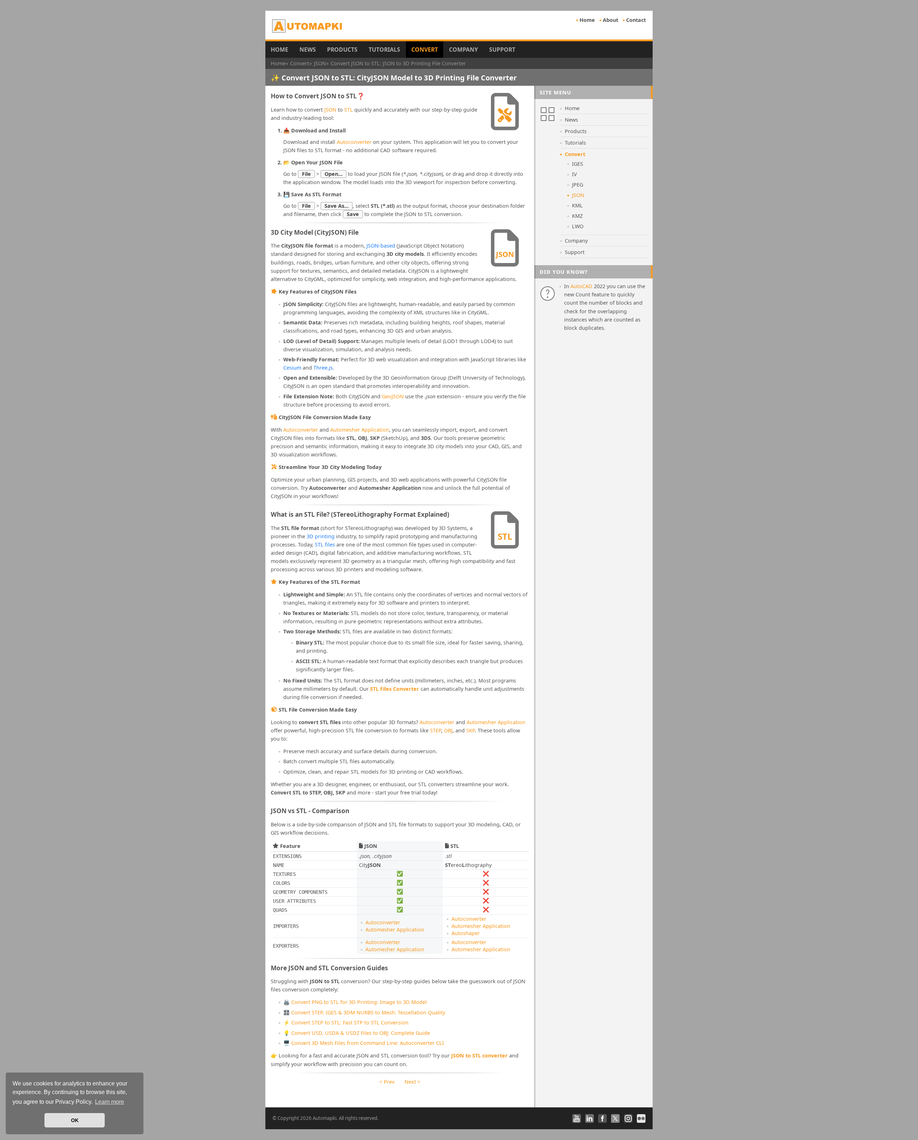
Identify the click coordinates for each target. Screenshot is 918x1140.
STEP (435, 730)
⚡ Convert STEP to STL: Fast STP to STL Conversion (345, 1022)
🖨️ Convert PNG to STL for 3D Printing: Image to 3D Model (355, 1002)
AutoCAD (581, 286)
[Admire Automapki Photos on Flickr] (641, 1118)
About (610, 20)
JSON (330, 109)
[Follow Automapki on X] (615, 1118)
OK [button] (75, 1120)
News (307, 49)
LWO (577, 226)
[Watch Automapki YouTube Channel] (576, 1118)
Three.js (323, 367)
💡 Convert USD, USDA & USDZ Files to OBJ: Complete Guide (356, 1032)
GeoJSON (393, 396)
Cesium (292, 367)
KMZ (577, 215)
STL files (325, 544)
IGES (577, 163)
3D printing (321, 536)
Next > (412, 1081)
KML (577, 205)
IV (574, 174)
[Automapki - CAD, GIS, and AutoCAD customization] (308, 26)
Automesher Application (359, 429)
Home (587, 20)
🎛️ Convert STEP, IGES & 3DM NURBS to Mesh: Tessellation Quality (364, 1012)
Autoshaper (465, 933)
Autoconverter (354, 142)
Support (502, 49)
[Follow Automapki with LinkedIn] (589, 1118)
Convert (424, 49)
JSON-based (380, 245)
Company (463, 49)
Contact (636, 20)
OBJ (448, 730)
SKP (470, 730)
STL (348, 109)
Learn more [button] (109, 1102)
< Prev (386, 1081)
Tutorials (384, 49)
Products (342, 49)
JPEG (577, 184)
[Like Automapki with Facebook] (602, 1118)
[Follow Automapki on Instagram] (628, 1118)
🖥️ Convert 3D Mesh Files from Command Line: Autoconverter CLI (363, 1043)
